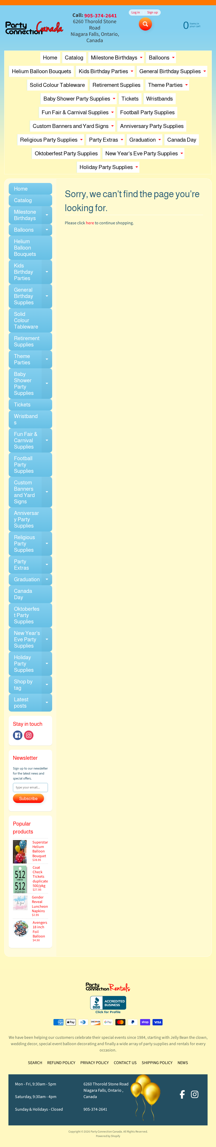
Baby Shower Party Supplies (80, 100)
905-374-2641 (95, 1109)
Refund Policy (61, 1063)
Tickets (130, 99)
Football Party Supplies (147, 112)
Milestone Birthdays (117, 58)
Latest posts (33, 703)
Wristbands (159, 99)
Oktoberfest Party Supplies (66, 153)
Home (50, 57)
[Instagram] (28, 735)
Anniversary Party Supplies (152, 126)
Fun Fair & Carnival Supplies (78, 113)
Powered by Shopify (108, 1136)
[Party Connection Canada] (34, 28)
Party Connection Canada (106, 1132)
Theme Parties (168, 86)
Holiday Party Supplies (109, 168)
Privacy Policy (94, 1063)
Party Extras (107, 141)
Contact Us (125, 1063)
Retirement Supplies (116, 85)
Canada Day (181, 140)
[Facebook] (17, 735)
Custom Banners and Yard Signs (74, 127)
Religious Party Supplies (52, 141)
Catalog (74, 57)
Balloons (162, 58)
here (90, 223)
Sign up (152, 12)
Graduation (145, 141)
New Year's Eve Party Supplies (144, 154)
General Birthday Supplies (173, 72)
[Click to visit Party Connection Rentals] (108, 989)
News (183, 1063)
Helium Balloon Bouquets (41, 71)
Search (35, 1063)
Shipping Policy (157, 1063)
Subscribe (28, 798)
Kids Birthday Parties (107, 72)
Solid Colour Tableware (57, 85)
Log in (135, 12)
